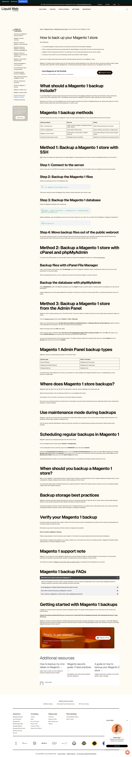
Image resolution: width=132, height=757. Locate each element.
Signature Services (17, 730)
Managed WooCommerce (19, 728)
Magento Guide (48, 29)
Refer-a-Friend (70, 719)
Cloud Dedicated (17, 719)
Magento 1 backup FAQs (20, 92)
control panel (101, 257)
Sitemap (50, 723)
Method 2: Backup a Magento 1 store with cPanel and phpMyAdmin (20, 48)
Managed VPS (16, 721)
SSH (41, 157)
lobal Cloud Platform (36, 728)
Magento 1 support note (20, 89)
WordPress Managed (18, 723)
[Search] (126, 9)
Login (114, 4)
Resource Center (53, 719)
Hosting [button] (52, 9)
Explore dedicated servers (84, 4)
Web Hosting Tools (53, 721)
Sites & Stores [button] (64, 9)
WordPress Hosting (48, 704)
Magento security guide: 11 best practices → (79, 667)
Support (100, 4)
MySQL (83, 96)
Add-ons (15, 733)
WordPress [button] (86, 9)
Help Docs (51, 717)
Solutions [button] (43, 9)
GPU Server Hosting (84, 704)
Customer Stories (35, 726)
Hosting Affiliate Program (72, 717)
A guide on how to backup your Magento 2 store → (107, 667)
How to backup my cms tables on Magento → (52, 665)
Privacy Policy (34, 723)
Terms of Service (35, 721)
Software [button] (75, 9)
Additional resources (19, 99)
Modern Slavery (71, 754)
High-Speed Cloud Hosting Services (65, 704)
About (32, 719)
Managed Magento (17, 726)
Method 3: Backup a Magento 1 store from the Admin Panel (20, 54)
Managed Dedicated (18, 717)
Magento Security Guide (61, 29)
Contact (107, 4)
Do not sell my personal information (86, 754)
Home (41, 29)
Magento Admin (49, 319)
